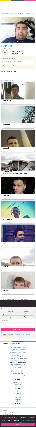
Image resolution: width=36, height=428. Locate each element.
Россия (18, 405)
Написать (8, 67)
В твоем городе (29, 13)
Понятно (18, 424)
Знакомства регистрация (16, 13)
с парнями (18, 399)
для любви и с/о (18, 382)
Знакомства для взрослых (10, 412)
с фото (18, 401)
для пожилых (18, 393)
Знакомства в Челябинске (18, 371)
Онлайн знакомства (8, 414)
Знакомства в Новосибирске (18, 347)
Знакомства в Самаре (18, 366)
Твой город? (18, 367)
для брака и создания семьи (18, 381)
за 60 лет (17, 391)
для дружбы (18, 384)
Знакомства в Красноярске (18, 364)
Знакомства (4, 13)
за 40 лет (17, 390)
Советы (5, 410)
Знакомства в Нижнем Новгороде (18, 375)
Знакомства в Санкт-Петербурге (18, 358)
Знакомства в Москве (18, 356)
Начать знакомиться (17, 329)
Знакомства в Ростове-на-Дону (18, 360)
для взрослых (18, 386)
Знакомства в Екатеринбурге (18, 352)
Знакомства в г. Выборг (7, 80)
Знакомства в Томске (18, 351)
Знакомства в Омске (18, 373)
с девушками (17, 397)
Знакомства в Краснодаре (18, 349)
